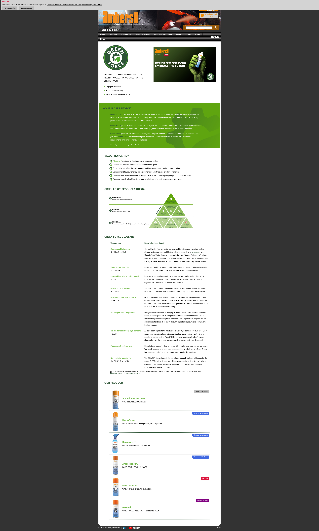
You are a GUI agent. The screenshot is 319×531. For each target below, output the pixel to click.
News (102, 39)
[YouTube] (134, 528)
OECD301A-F (196, 252)
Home (102, 34)
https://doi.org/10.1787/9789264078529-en (125, 374)
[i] (124, 252)
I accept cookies (10, 8)
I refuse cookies (26, 8)
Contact (188, 34)
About (197, 34)
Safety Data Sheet (142, 34)
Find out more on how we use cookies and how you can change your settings (74, 5)
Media (178, 34)
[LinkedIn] (124, 528)
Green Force (126, 34)
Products (113, 34)
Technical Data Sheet (163, 34)
